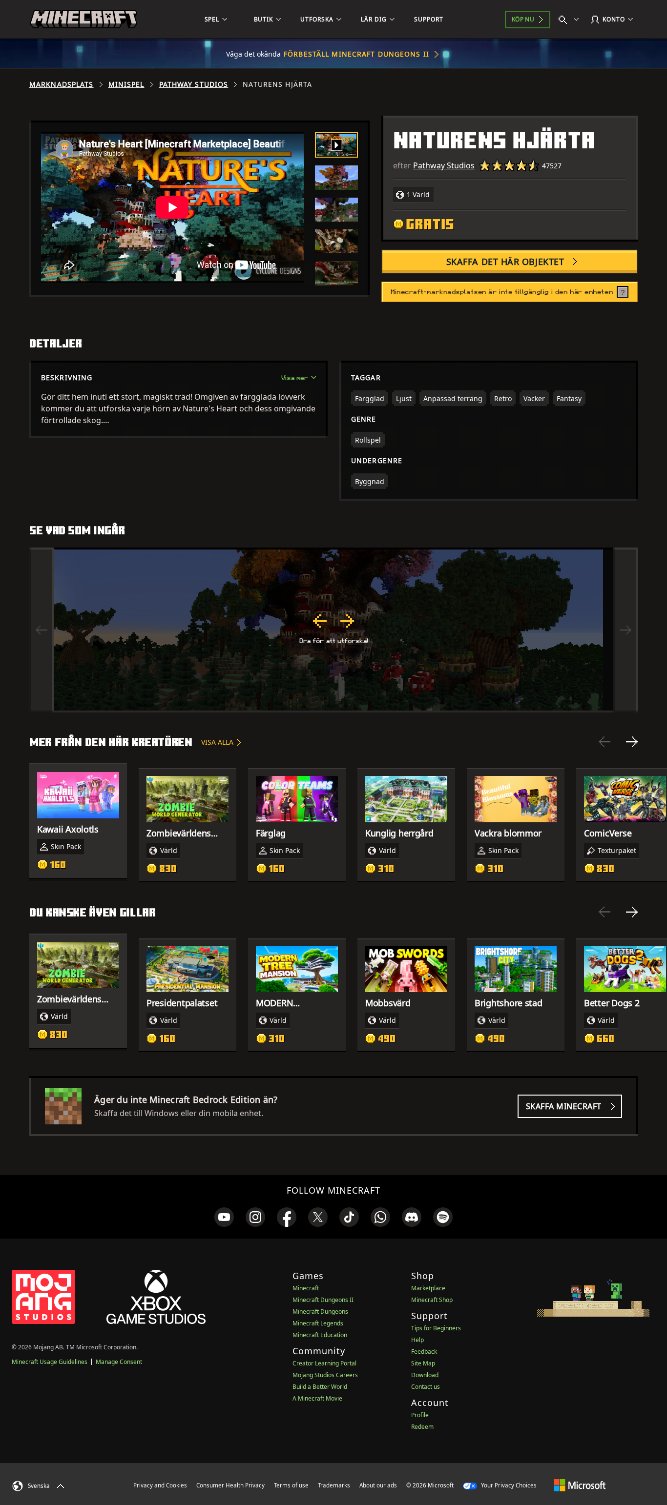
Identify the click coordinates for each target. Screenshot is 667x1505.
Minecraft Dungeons (320, 1311)
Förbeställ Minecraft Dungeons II (356, 54)
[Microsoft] (579, 1485)
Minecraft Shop (432, 1300)
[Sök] (571, 19)
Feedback (424, 1351)
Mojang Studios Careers (325, 1375)
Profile (420, 1415)
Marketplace (428, 1288)
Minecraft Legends (317, 1323)
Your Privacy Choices (508, 1485)
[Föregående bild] (604, 742)
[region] (333, 630)
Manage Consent (119, 1362)
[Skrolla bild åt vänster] (41, 630)
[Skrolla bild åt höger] (625, 630)
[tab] (336, 145)
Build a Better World (319, 1387)
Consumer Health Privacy (230, 1485)
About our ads (378, 1485)
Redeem (422, 1427)
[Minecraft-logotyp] (83, 19)
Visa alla (217, 742)
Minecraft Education (319, 1335)
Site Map (423, 1363)
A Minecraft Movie (317, 1398)
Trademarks (334, 1485)
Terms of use (291, 1485)
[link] (224, 1217)
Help (417, 1340)
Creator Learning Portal (324, 1363)
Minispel (126, 84)
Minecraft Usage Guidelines (49, 1362)
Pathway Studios (194, 84)
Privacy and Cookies (160, 1485)
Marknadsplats (61, 84)
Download (424, 1375)
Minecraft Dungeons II (323, 1300)
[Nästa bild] (632, 742)
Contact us (425, 1387)
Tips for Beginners (436, 1328)
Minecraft (305, 1288)
